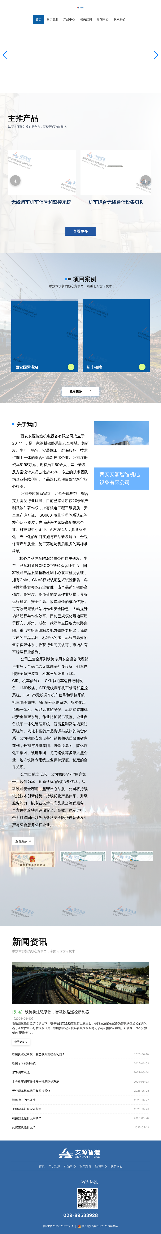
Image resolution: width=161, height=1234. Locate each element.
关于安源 (54, 1166)
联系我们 (116, 1166)
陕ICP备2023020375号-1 (58, 1226)
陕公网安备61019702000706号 (100, 1226)
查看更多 (80, 231)
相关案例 (85, 1166)
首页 (42, 1166)
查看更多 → (20, 1041)
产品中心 (70, 1166)
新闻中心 (101, 1166)
